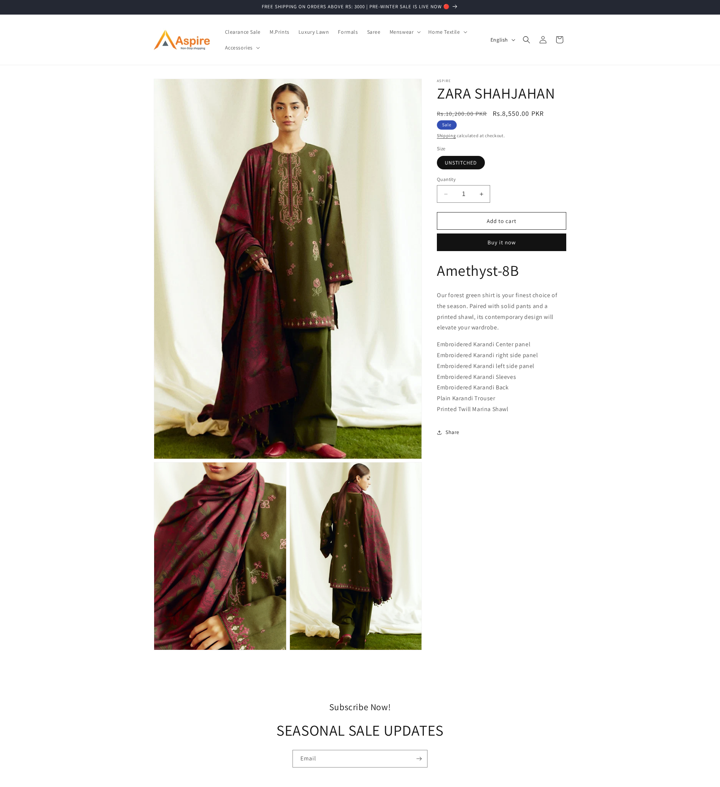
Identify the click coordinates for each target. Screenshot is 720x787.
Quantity (446, 179)
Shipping (446, 135)
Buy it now (502, 242)
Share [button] (452, 432)
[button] (404, 32)
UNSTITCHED (461, 162)
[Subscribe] (419, 759)
